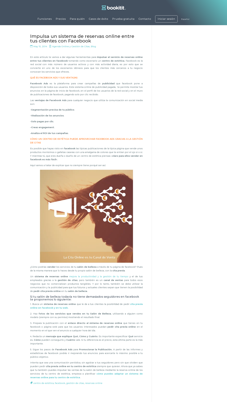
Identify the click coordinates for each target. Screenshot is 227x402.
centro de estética (43, 383)
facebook (60, 383)
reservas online (93, 383)
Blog (93, 46)
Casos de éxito (98, 19)
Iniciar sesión (166, 19)
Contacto (145, 19)
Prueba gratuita (123, 19)
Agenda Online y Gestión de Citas (71, 46)
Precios (61, 19)
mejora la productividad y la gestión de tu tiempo (98, 276)
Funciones (45, 19)
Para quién (77, 19)
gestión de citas (75, 383)
